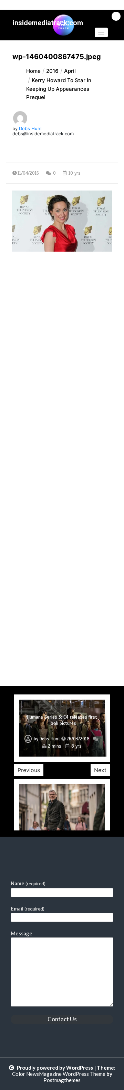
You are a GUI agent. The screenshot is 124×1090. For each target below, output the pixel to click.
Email (27, 908)
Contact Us (62, 1019)
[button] (101, 32)
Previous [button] (29, 770)
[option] (62, 728)
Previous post (40, 311)
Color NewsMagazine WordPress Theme (58, 1074)
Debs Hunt (30, 128)
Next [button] (100, 770)
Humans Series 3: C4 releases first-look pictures (63, 720)
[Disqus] (62, 419)
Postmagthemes (62, 1080)
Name (28, 883)
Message (21, 933)
